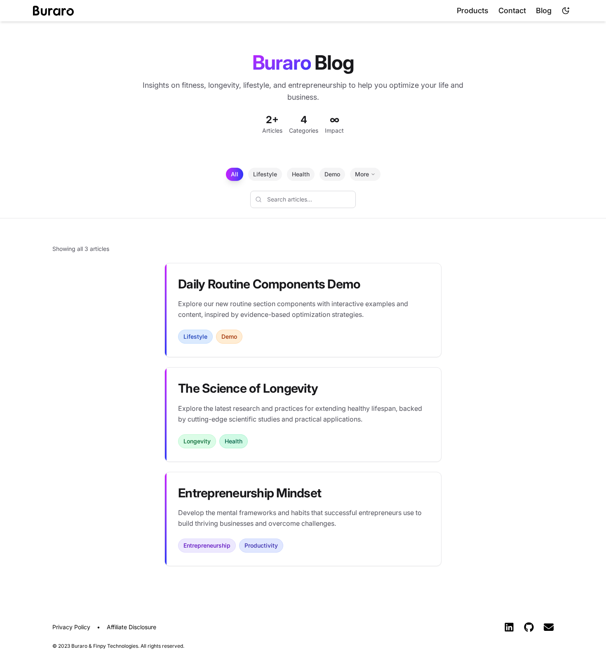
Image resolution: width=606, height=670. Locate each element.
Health (301, 174)
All (234, 174)
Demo (332, 174)
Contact (512, 10)
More (362, 174)
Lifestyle (265, 174)
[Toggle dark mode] (565, 10)
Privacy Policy (71, 626)
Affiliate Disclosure (131, 626)
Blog (544, 10)
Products (473, 10)
